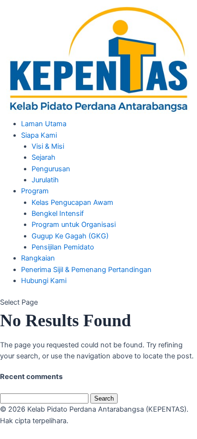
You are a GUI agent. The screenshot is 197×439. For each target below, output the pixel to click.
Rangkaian (38, 258)
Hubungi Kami (43, 280)
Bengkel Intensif (58, 213)
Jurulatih (45, 180)
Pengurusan (51, 169)
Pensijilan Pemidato (63, 247)
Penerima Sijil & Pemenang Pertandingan (86, 269)
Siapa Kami (39, 135)
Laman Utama (43, 123)
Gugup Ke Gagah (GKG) (70, 236)
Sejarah (43, 157)
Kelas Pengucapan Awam (72, 202)
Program (35, 191)
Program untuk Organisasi (74, 224)
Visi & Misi (48, 146)
